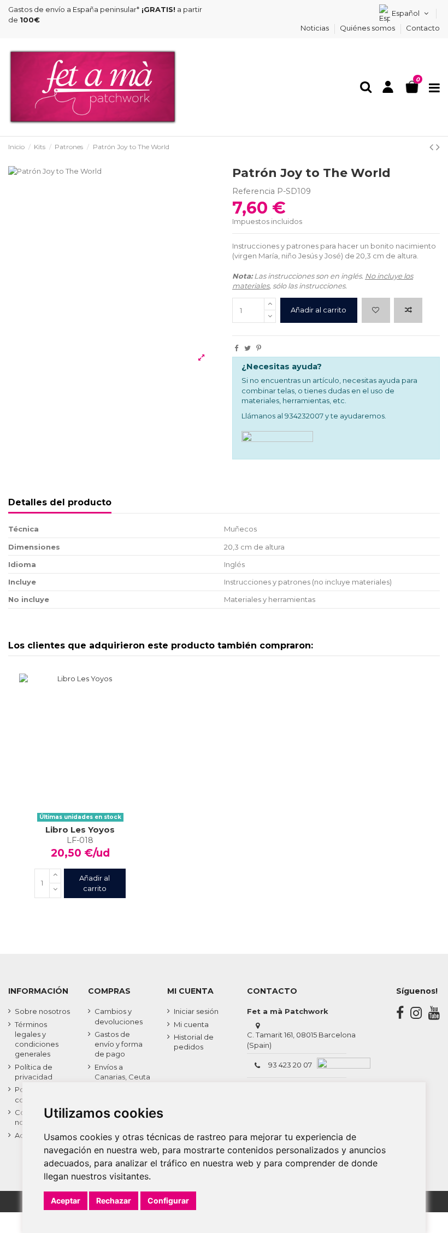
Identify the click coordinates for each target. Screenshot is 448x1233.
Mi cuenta (191, 1024)
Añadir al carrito (318, 309)
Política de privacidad (33, 1072)
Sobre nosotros (42, 1011)
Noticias (315, 27)
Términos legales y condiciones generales (36, 1039)
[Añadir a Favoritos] (376, 310)
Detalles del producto (59, 503)
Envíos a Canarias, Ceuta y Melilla (122, 1077)
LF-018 (80, 840)
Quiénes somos (368, 27)
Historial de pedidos (194, 1042)
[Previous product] (432, 147)
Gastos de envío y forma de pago (119, 1044)
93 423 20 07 (290, 1064)
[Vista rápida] (94, 792)
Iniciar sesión (196, 1011)
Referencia (253, 191)
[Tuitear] (247, 348)
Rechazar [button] (113, 1200)
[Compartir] (236, 348)
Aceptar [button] (65, 1200)
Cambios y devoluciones (119, 1016)
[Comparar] (80, 792)
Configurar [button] (168, 1200)
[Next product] (438, 147)
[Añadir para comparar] (408, 310)
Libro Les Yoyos (80, 829)
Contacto (423, 27)
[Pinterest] (258, 348)
